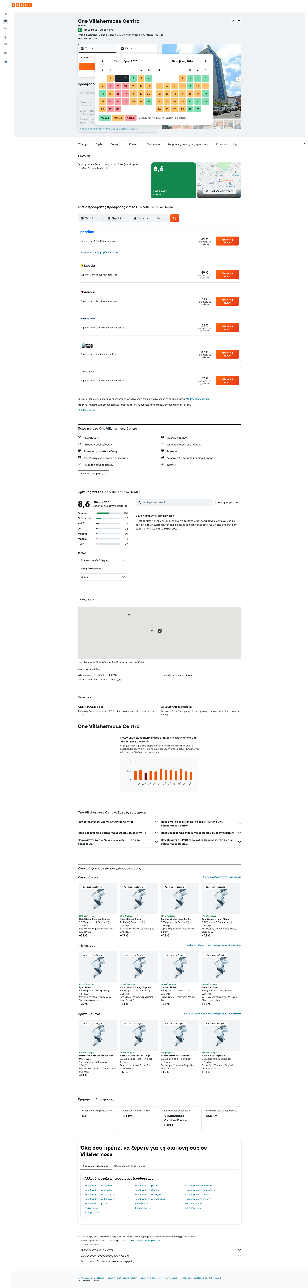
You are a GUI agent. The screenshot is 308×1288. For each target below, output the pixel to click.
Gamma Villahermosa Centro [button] (176, 919)
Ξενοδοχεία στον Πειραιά (98, 1185)
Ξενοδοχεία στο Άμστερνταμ (100, 1194)
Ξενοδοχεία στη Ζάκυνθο (98, 1190)
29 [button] (110, 109)
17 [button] (125, 93)
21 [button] (102, 101)
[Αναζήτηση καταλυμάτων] (5, 21)
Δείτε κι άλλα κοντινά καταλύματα (222, 877)
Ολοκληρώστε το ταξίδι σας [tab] (129, 1166)
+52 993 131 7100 (87, 38)
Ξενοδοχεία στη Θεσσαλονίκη (201, 1190)
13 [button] (149, 86)
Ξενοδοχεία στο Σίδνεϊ (147, 1190)
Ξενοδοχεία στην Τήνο (197, 1194)
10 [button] (125, 86)
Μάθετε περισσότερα (198, 399)
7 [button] (102, 86)
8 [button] (110, 86)
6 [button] (149, 78)
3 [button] (125, 78)
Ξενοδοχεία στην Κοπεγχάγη (100, 1199)
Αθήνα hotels (141, 1203)
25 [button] (133, 101)
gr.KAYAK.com (84, 1278)
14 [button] (102, 93)
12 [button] (141, 86)
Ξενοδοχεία (99, 1278)
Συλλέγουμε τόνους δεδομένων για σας (105, 1255)
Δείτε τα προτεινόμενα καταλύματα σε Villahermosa (212, 1013)
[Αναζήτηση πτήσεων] (5, 15)
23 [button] (117, 101)
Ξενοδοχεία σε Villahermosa (206, 1278)
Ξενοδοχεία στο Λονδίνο (198, 1199)
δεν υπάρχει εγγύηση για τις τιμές (147, 1240)
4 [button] (133, 78)
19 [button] (141, 93)
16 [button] (118, 93)
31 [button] (198, 109)
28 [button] (102, 109)
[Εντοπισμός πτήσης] (5, 44)
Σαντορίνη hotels (194, 1208)
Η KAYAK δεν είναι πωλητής (97, 1249)
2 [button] (118, 78)
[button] (5, 4)
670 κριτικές (106, 29)
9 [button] (118, 86)
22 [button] (110, 101)
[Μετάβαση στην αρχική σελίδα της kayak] (22, 5)
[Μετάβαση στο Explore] (5, 37)
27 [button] (148, 101)
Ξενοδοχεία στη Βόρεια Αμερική (122, 1278)
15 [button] (110, 93)
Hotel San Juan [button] (210, 987)
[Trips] (5, 53)
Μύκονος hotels (193, 1203)
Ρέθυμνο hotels (93, 1212)
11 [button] (133, 86)
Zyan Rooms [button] (85, 987)
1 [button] (110, 78)
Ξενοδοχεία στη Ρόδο (146, 1185)
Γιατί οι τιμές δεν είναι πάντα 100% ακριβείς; (107, 1261)
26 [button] (141, 101)
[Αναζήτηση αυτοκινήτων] (5, 28)
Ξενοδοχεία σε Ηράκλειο (198, 1185)
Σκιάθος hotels (142, 1208)
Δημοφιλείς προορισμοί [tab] (96, 1166)
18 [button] (133, 93)
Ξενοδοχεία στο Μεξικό (152, 1278)
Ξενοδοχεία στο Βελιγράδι (149, 1194)
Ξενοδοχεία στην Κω (96, 1203)
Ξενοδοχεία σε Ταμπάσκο (178, 1278)
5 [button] (141, 78)
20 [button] (148, 93)
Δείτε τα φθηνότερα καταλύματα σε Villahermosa (214, 945)
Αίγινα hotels (91, 1208)
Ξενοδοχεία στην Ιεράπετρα (150, 1199)
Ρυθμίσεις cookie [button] (87, 409)
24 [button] (125, 101)
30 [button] (118, 109)
